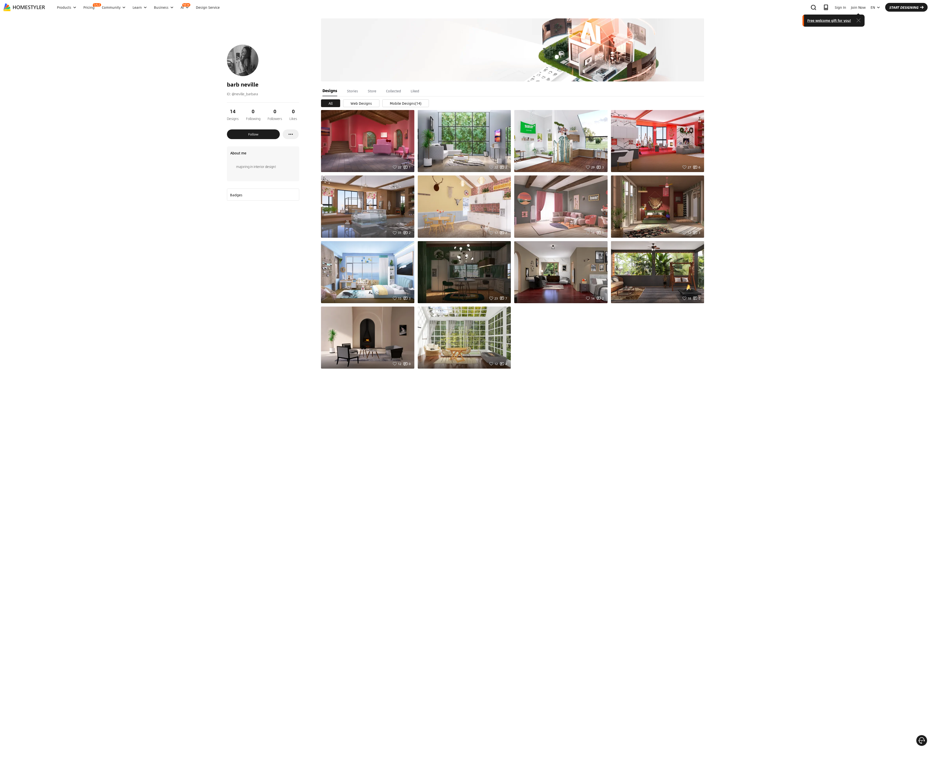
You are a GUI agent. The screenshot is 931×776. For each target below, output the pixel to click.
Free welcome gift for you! (829, 20)
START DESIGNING (903, 7)
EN (873, 7)
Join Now (858, 7)
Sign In (840, 7)
